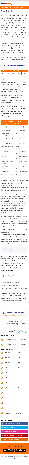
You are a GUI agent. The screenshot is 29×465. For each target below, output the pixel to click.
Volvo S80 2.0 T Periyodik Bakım (14, 363)
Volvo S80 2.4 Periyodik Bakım (13, 373)
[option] (14, 312)
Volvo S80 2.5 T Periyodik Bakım (14, 388)
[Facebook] (15, 331)
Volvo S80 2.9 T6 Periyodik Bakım (14, 403)
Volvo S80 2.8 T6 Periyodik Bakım (14, 393)
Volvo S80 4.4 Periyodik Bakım (13, 413)
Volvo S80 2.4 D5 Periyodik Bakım (14, 378)
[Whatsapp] (22, 331)
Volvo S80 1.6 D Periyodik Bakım (14, 353)
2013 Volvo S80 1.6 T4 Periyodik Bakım (16, 339)
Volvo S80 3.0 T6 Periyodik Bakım (14, 408)
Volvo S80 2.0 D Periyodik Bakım (14, 358)
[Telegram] (26, 331)
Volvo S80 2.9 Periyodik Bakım (13, 398)
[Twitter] (19, 331)
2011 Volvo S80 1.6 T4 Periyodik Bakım (16, 344)
